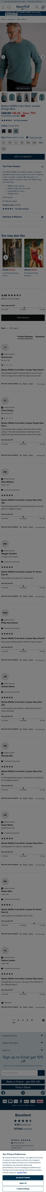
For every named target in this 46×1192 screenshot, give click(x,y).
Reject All (23, 1183)
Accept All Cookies (23, 1178)
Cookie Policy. (22, 1173)
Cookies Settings (23, 1189)
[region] (23, 1171)
